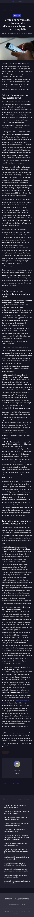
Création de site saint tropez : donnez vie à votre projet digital (17, 882)
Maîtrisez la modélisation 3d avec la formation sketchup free (15, 818)
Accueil (4, 10)
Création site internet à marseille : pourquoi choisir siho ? (15, 830)
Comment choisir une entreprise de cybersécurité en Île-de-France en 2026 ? (16, 851)
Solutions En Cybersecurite (17, 898)
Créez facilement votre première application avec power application (15, 864)
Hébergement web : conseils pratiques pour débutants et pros (16, 844)
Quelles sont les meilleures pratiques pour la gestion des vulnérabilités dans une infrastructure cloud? (16, 837)
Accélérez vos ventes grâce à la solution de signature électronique (16, 824)
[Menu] (20, 1)
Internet (10, 10)
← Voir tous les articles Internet (12, 784)
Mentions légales (14, 904)
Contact (23, 904)
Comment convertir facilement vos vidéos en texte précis (15, 806)
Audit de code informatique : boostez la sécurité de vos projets (16, 812)
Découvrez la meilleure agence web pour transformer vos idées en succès (16, 870)
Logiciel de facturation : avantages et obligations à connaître (15, 876)
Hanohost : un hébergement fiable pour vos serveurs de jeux (16, 858)
